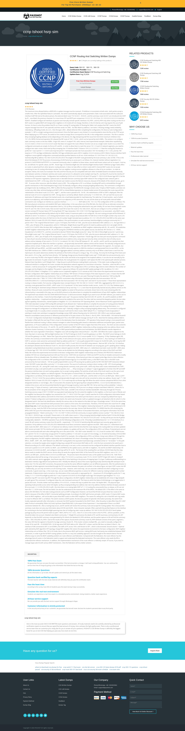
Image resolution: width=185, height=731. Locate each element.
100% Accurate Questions (139, 138)
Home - (25, 36)
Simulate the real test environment (142, 161)
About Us (26, 685)
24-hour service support (139, 165)
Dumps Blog (157, 16)
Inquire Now (154, 651)
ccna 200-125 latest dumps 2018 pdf (108, 667)
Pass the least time (137, 152)
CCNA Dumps (113, 16)
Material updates (136, 147)
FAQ (24, 693)
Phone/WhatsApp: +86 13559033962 (123, 10)
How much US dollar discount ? (142, 711)
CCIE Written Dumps (74, 16)
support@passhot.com (146, 10)
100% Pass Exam (136, 134)
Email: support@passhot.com (103, 687)
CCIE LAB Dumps (89, 16)
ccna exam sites (114, 669)
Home (64, 16)
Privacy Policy (27, 697)
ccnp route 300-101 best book (72, 669)
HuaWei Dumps (137, 16)
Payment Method (28, 701)
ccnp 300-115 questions (130, 667)
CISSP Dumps (125, 16)
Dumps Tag (62, 705)
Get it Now (115, 81)
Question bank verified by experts (142, 143)
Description (32, 554)
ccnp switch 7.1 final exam (72, 667)
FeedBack (147, 16)
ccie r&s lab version (88, 667)
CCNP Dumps (102, 16)
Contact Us (26, 689)
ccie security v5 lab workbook (51, 669)
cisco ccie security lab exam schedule (96, 669)
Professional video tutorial (139, 156)
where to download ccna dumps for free (48, 667)
